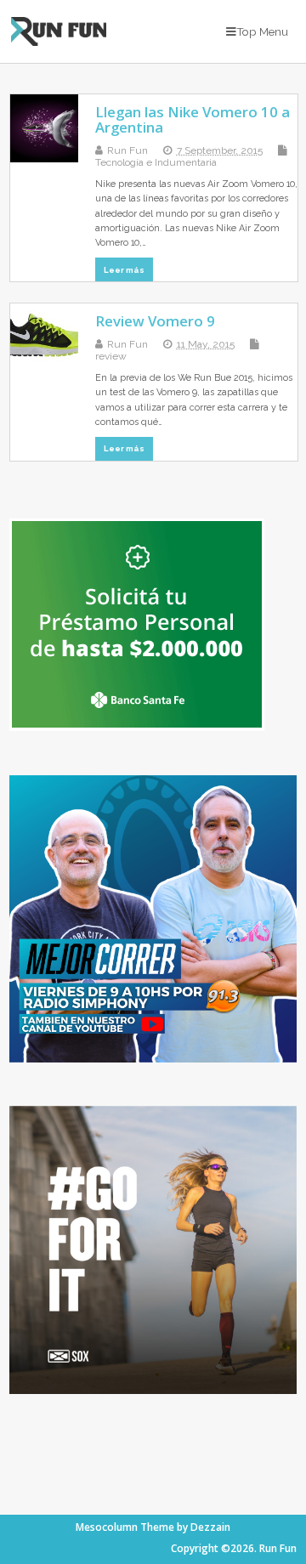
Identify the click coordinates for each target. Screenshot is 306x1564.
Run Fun (127, 150)
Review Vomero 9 (155, 321)
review (111, 356)
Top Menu (262, 31)
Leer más (124, 270)
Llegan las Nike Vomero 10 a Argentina (192, 119)
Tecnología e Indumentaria (156, 162)
